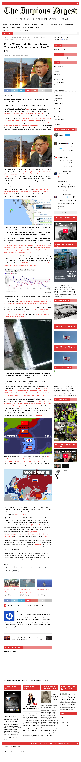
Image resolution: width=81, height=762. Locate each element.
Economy (34, 24)
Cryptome (56, 71)
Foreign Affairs (44, 24)
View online (7, 716)
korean (17, 605)
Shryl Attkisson (58, 95)
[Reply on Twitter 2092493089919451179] (59, 151)
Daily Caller (57, 74)
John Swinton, (50, 735)
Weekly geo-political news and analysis (64, 116)
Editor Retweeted (67, 141)
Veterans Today (58, 108)
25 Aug (64, 173)
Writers (37, 27)
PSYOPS (76, 743)
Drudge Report (58, 77)
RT (54, 87)
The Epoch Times (58, 106)
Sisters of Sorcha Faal (33, 525)
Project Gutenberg (59, 82)
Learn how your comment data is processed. (37, 680)
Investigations (68, 24)
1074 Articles (33, 612)
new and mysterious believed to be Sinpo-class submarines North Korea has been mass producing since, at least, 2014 (27, 312)
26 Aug (72, 143)
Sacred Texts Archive (59, 90)
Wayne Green (38, 545)
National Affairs (16, 27)
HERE (46, 536)
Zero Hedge (57, 124)
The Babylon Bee (58, 100)
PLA (48, 243)
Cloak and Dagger (15, 24)
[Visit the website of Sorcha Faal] (4, 630)
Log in (61, 717)
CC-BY (17, 514)
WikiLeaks (60, 157)
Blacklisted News (58, 66)
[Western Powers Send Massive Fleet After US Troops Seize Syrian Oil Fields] (44, 583)
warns (42, 605)
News (24, 27)
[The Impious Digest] (40, 21)
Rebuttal (18, 30)
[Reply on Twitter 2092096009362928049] (59, 209)
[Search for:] (69, 33)
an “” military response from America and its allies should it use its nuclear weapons (27, 403)
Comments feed (64, 722)
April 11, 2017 (9, 55)
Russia (36, 605)
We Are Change (58, 114)
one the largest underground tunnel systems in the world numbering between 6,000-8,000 (26, 390)
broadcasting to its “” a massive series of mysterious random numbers (27, 174)
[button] (57, 473)
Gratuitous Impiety (56, 24)
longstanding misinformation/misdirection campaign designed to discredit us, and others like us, (26, 534)
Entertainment (48, 743)
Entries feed (63, 720)
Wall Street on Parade (59, 111)
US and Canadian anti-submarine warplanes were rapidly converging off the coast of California (26, 191)
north (23, 605)
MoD (27, 109)
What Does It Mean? (59, 119)
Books (5, 24)
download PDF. (16, 716)
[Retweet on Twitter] (62, 141)
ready (29, 605)
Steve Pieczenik (58, 98)
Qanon (55, 85)
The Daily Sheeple (59, 103)
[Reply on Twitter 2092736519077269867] (59, 167)
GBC (59, 173)
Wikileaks (56, 122)
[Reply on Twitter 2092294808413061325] (59, 190)
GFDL (25, 514)
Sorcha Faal (17, 55)
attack (10, 605)
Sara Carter (57, 93)
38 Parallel (38, 415)
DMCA (12, 30)
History (5, 27)
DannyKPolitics (62, 197)
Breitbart (56, 69)
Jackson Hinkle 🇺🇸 (63, 143)
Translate (66, 39)
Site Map (30, 27)
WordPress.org (64, 725)
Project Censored (58, 79)
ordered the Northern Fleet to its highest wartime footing (24, 114)
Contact (26, 24)
